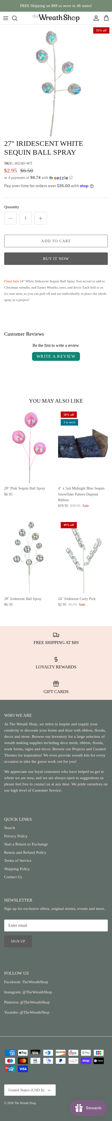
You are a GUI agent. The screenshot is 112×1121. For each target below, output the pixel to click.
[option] (56, 80)
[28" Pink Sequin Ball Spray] (29, 446)
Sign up (18, 941)
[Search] (17, 18)
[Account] (95, 18)
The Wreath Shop (25, 1103)
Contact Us (13, 877)
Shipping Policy (17, 869)
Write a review (56, 356)
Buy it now (56, 259)
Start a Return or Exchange (26, 844)
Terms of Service (18, 860)
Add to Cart (56, 241)
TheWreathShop (35, 982)
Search (9, 828)
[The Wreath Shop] (56, 18)
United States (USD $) (26, 1090)
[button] (56, 177)
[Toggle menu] (5, 18)
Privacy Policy (16, 836)
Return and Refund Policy (25, 852)
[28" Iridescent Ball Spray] (29, 556)
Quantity (11, 207)
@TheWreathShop (34, 1002)
